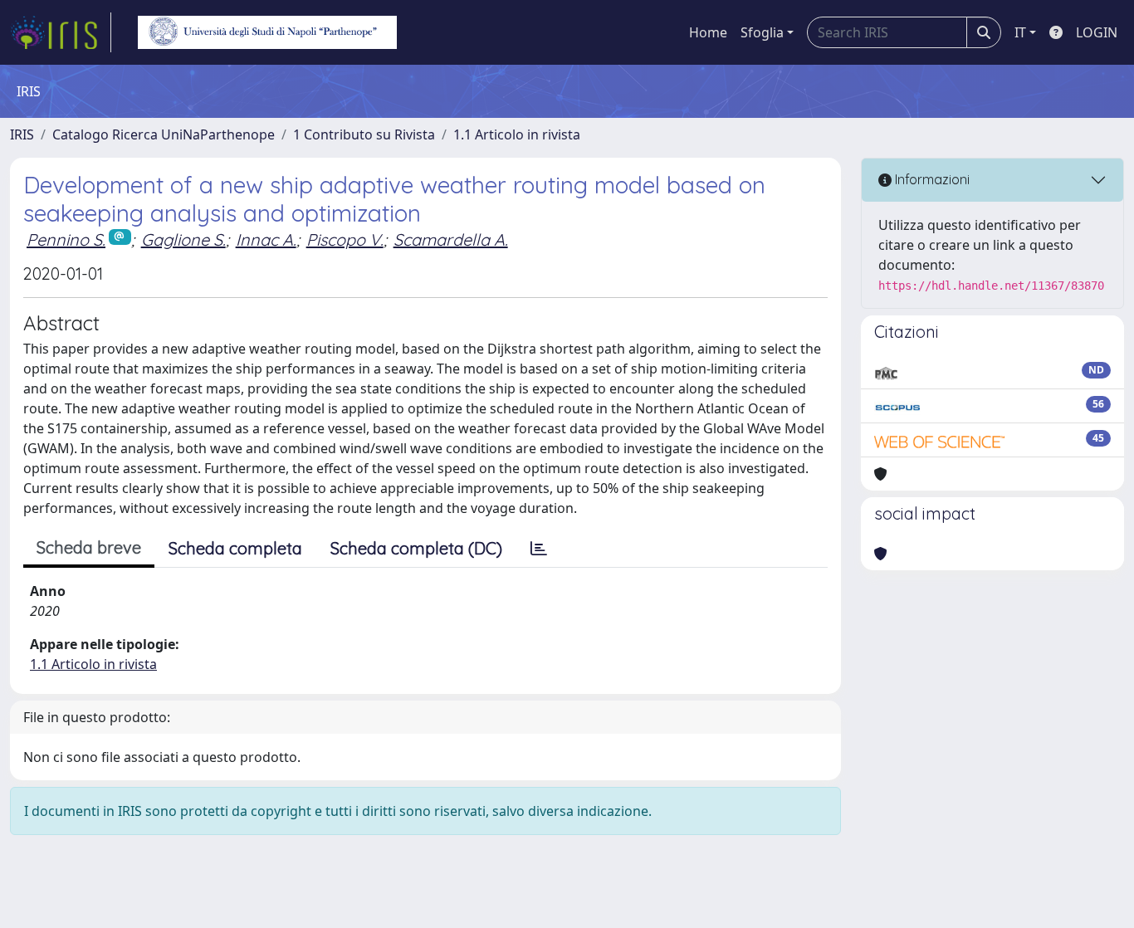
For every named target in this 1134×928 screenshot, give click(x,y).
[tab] (538, 548)
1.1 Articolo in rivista (516, 134)
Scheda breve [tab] (89, 547)
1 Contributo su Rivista (364, 134)
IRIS (22, 134)
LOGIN (1096, 32)
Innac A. (266, 239)
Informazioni (931, 179)
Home (708, 32)
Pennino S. (66, 239)
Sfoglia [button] (762, 32)
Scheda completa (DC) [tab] (416, 548)
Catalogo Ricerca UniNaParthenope (163, 134)
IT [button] (1020, 32)
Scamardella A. (450, 239)
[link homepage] (60, 32)
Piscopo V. (345, 239)
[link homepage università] (267, 32)
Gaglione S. (183, 239)
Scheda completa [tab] (235, 548)
